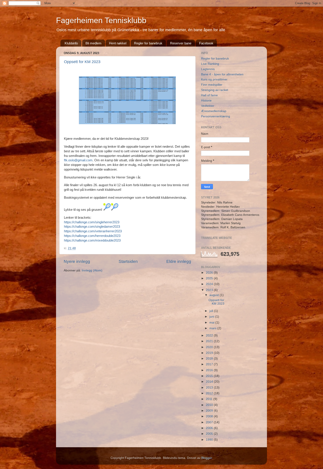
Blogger (206, 458)
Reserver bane (180, 43)
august (214, 295)
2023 (210, 290)
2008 (210, 416)
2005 (210, 433)
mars (213, 328)
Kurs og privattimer (214, 79)
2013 (210, 387)
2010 (210, 405)
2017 (210, 364)
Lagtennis (208, 69)
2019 (210, 352)
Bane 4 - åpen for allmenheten (222, 74)
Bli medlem (93, 43)
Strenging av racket (214, 90)
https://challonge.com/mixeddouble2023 (92, 240)
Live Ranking (210, 63)
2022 (210, 335)
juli (211, 311)
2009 (210, 410)
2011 (209, 399)
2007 (210, 422)
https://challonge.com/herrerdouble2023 (92, 236)
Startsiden (128, 261)
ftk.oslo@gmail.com (78, 160)
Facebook (206, 43)
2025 (210, 278)
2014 (210, 381)
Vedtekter (207, 105)
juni (212, 316)
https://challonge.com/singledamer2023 (92, 226)
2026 (210, 272)
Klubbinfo (71, 43)
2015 (210, 376)
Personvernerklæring (215, 116)
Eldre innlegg (178, 261)
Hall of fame (209, 95)
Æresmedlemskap (213, 111)
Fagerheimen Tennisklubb (101, 20)
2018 (210, 358)
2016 (210, 370)
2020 (210, 347)
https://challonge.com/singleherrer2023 (91, 222)
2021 (210, 341)
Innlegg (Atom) (92, 270)
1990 (210, 439)
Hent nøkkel (117, 43)
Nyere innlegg (77, 261)
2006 (210, 428)
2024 (210, 284)
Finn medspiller (211, 84)
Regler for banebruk (148, 43)
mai (212, 322)
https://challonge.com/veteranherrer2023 (93, 231)
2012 (210, 393)
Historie (206, 100)
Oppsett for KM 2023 (82, 62)
